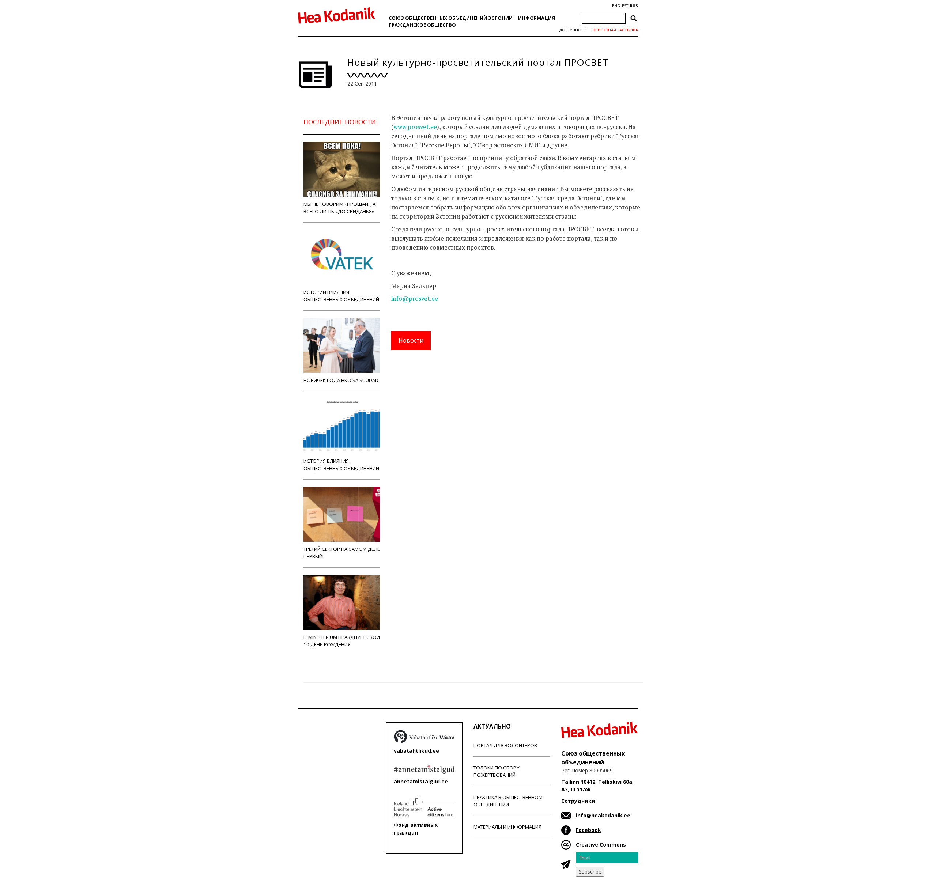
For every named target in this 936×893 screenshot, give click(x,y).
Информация (536, 18)
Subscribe (590, 871)
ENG (616, 5)
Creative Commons (601, 844)
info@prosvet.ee (414, 299)
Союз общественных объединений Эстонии (451, 18)
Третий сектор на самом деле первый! (341, 553)
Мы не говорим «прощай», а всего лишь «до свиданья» (339, 208)
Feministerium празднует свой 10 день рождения (341, 641)
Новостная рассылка (615, 30)
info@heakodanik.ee (603, 815)
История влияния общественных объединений (341, 465)
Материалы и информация (507, 827)
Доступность (573, 30)
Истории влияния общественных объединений (341, 296)
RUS (634, 5)
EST (625, 5)
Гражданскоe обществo (422, 25)
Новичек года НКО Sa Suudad (340, 380)
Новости (411, 340)
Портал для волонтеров (505, 745)
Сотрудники (578, 800)
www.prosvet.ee (415, 127)
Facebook (588, 829)
